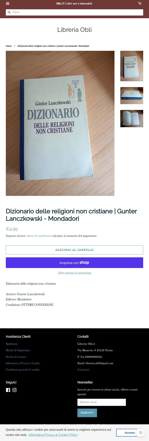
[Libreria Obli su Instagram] (14, 391)
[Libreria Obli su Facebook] (8, 391)
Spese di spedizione (39, 236)
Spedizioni (11, 344)
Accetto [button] (130, 432)
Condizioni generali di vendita (23, 370)
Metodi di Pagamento (18, 350)
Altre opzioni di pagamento (74, 273)
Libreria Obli (74, 29)
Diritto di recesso (16, 357)
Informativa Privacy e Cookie (23, 363)
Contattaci (83, 370)
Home (9, 45)
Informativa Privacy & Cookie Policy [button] (53, 435)
